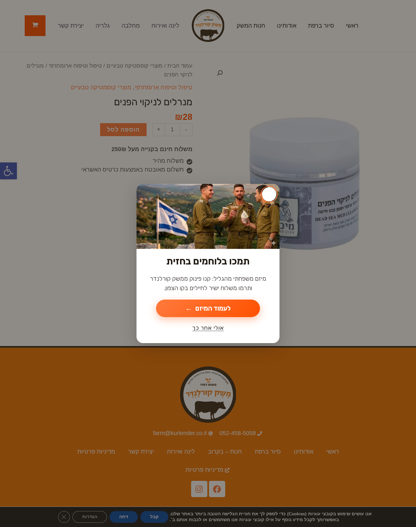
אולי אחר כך (208, 328)
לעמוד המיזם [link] (213, 308)
